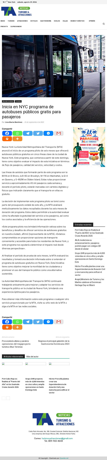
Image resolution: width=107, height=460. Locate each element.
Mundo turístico (8, 101)
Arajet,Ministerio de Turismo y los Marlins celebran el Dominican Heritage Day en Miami (89, 282)
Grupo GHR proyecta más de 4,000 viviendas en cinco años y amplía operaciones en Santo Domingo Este (34, 384)
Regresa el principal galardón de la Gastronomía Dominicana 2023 (53, 342)
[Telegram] (28, 133)
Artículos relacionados (13, 356)
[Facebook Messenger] (48, 133)
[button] (103, 23)
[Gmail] (59, 133)
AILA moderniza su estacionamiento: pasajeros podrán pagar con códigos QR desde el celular (88, 244)
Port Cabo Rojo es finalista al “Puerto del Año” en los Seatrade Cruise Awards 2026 (89, 233)
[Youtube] (104, 2)
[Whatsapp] (17, 133)
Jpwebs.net (64, 458)
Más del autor (32, 356)
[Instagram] (98, 2)
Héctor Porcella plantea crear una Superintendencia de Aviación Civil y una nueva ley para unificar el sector (90, 270)
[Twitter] (101, 2)
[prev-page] (3, 398)
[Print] (7, 138)
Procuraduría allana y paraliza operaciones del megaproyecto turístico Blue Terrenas (16, 344)
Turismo (18, 101)
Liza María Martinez (13, 122)
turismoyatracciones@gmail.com (57, 438)
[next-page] (8, 398)
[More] (17, 138)
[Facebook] (94, 2)
